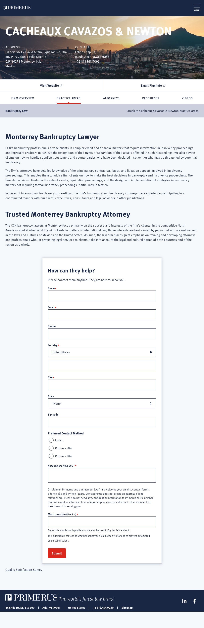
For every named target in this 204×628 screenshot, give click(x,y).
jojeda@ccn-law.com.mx (92, 56)
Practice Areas (69, 98)
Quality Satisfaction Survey (23, 569)
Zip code (53, 414)
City (50, 377)
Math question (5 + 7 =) (62, 514)
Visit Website (49, 85)
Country (52, 345)
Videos (187, 98)
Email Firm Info (151, 85)
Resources (150, 98)
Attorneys (111, 98)
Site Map (127, 608)
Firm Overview (22, 98)
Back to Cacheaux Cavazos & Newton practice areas (163, 110)
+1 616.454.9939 (103, 608)
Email (51, 307)
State (51, 396)
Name (51, 288)
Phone (52, 326)
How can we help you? (61, 465)
